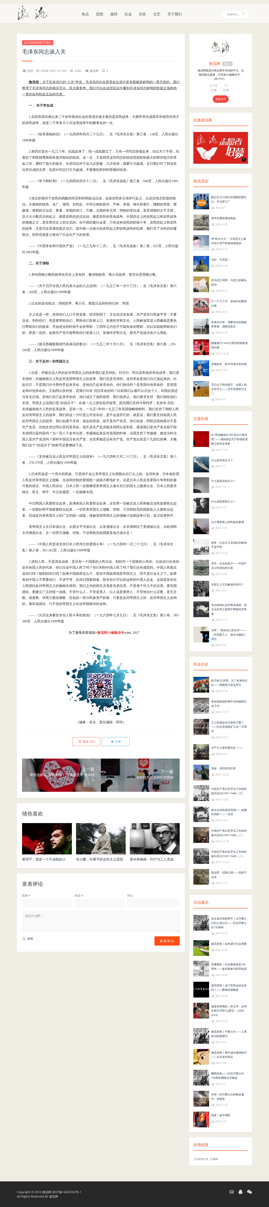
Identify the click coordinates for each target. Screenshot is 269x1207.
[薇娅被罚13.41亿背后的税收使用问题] (201, 347)
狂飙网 (214, 1159)
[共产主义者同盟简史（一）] (201, 752)
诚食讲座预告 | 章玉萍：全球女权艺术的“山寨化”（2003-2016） (229, 1010)
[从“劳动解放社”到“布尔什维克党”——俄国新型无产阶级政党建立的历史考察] (201, 439)
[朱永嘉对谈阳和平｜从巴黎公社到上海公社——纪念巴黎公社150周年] (201, 922)
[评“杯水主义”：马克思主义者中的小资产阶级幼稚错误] (201, 243)
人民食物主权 (200, 1159)
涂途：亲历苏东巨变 (223, 768)
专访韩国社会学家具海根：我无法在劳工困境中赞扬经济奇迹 (229, 609)
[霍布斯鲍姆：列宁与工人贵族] (155, 839)
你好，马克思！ (220, 259)
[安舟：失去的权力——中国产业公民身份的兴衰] (201, 567)
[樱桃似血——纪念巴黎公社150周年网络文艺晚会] (201, 1077)
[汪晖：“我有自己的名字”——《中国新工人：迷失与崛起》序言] (201, 634)
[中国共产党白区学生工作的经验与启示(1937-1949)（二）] (201, 835)
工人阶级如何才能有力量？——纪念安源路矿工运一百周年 (229, 727)
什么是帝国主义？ (222, 460)
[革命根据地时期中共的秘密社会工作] (201, 705)
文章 (214, 90)
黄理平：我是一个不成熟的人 (44, 859)
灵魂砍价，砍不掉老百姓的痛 (229, 364)
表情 (29, 939)
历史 (142, 14)
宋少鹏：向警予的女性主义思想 (99, 859)
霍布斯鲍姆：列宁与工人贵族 (152, 859)
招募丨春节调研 (220, 1115)
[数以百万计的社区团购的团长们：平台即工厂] (201, 201)
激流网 (94, 71)
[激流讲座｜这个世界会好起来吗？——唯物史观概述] (201, 989)
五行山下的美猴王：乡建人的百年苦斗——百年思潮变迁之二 (229, 389)
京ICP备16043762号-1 (66, 1192)
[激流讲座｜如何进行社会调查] (201, 948)
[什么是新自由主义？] (201, 485)
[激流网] (34, 12)
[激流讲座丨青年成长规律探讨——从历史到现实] (201, 1056)
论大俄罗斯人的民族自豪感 (227, 522)
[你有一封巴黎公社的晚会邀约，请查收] (201, 1098)
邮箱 (79, 895)
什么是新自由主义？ (223, 481)
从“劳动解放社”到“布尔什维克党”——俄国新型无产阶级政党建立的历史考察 (229, 439)
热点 (85, 14)
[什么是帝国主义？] (201, 464)
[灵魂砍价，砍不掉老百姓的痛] (201, 368)
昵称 (26, 895)
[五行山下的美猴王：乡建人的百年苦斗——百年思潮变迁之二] (201, 388)
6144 (213, 85)
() (88, 741)
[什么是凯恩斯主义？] (201, 505)
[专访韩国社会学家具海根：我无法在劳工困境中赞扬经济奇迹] (201, 609)
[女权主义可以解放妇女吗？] (201, 588)
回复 (226, 90)
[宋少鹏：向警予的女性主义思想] (101, 839)
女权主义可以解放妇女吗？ (227, 584)
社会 (128, 14)
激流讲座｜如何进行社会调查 (229, 944)
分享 (117, 741)
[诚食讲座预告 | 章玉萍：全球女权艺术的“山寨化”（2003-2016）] (201, 1010)
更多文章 (221, 99)
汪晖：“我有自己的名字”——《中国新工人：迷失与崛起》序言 (229, 634)
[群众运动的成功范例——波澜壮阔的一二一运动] (201, 814)
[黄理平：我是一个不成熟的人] (47, 839)
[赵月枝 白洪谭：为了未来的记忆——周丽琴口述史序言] (201, 685)
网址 (130, 895)
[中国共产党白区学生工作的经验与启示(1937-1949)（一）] (201, 856)
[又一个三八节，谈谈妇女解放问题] (201, 305)
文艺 (156, 14)
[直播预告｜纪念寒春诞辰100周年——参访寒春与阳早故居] (201, 968)
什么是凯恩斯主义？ (223, 501)
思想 (99, 14)
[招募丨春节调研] (201, 1119)
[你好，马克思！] (201, 264)
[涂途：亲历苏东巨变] (201, 772)
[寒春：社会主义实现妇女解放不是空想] (201, 546)
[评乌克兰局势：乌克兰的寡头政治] (201, 284)
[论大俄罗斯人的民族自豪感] (201, 526)
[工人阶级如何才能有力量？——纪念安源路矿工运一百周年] (201, 726)
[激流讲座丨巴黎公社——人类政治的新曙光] (201, 1035)
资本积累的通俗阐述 (223, 218)
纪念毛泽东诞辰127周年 (37, 42)
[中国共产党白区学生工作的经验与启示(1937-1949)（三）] (201, 793)
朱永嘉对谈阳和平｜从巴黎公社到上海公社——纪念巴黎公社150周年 (229, 923)
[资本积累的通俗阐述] (201, 222)
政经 (113, 14)
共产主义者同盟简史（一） (227, 748)
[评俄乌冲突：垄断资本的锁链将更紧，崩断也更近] (201, 326)
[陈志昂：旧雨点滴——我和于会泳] (201, 877)
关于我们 (174, 14)
